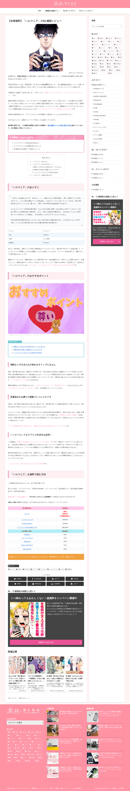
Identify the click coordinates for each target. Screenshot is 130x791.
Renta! (96, 119)
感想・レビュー (65, 788)
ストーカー (43, 569)
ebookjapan (98, 104)
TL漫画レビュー (97, 178)
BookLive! (97, 100)
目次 (43, 158)
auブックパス (99, 92)
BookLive (26, 541)
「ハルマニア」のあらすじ (40, 161)
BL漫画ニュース (97, 158)
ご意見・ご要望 (53, 788)
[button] (121, 26)
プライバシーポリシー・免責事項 (27, 788)
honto (96, 112)
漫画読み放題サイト (99, 85)
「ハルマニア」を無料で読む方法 (42, 175)
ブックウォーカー (26, 519)
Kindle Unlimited (26, 523)
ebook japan (26, 549)
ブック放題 (98, 135)
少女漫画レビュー (98, 189)
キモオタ (27, 569)
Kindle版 (26, 534)
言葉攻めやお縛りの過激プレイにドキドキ (46, 169)
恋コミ (26, 514)
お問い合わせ (11, 788)
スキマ (96, 131)
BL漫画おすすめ (97, 154)
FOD (95, 108)
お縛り (19, 569)
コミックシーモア (26, 538)
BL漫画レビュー (14, 566)
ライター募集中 (76, 788)
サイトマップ (43, 788)
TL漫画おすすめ (97, 174)
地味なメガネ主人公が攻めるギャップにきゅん (47, 167)
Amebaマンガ (99, 88)
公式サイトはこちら (46, 642)
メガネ (62, 569)
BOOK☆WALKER (26, 545)
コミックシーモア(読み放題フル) (26, 527)
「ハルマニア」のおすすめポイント (42, 164)
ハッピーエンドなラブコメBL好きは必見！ (46, 172)
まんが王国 (98, 139)
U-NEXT (97, 123)
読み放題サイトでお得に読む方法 (59, 125)
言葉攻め (69, 569)
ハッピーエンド (53, 569)
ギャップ (34, 569)
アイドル (12, 569)
